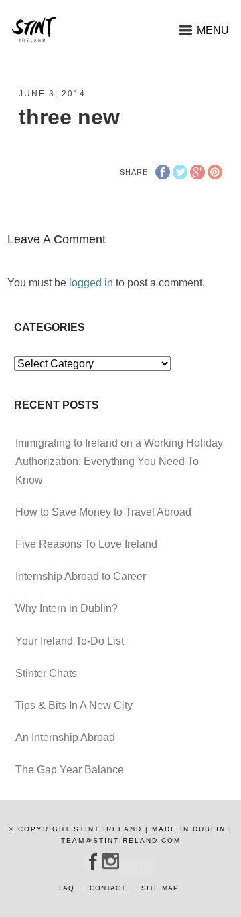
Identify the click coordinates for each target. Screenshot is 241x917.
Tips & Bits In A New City (74, 705)
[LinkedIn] (147, 864)
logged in (91, 282)
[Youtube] (128, 864)
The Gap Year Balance (69, 769)
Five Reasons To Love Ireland (86, 544)
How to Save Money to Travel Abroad (103, 512)
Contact (108, 888)
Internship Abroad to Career (80, 576)
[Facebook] (92, 861)
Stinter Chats (46, 673)
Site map (160, 888)
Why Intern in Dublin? (66, 608)
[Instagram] (110, 861)
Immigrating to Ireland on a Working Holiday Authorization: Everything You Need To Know (119, 461)
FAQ (66, 888)
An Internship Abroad (65, 737)
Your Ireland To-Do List (69, 641)
